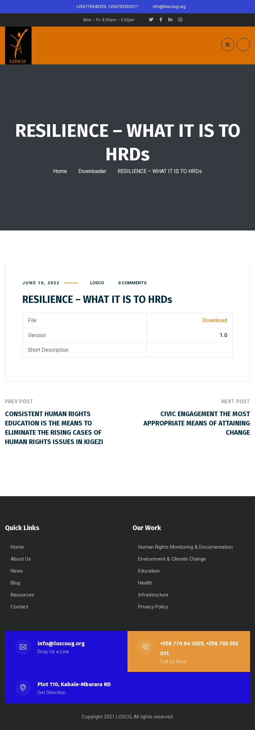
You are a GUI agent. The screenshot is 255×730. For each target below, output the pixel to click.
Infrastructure (153, 595)
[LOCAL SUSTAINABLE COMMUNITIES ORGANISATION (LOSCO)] (18, 45)
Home (60, 171)
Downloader (92, 171)
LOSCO (97, 282)
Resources (22, 595)
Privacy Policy (153, 607)
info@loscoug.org (61, 643)
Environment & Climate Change (172, 559)
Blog (15, 583)
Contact (19, 607)
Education (149, 571)
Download (215, 320)
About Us (21, 559)
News (17, 571)
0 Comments (132, 282)
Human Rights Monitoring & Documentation (185, 547)
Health (145, 583)
